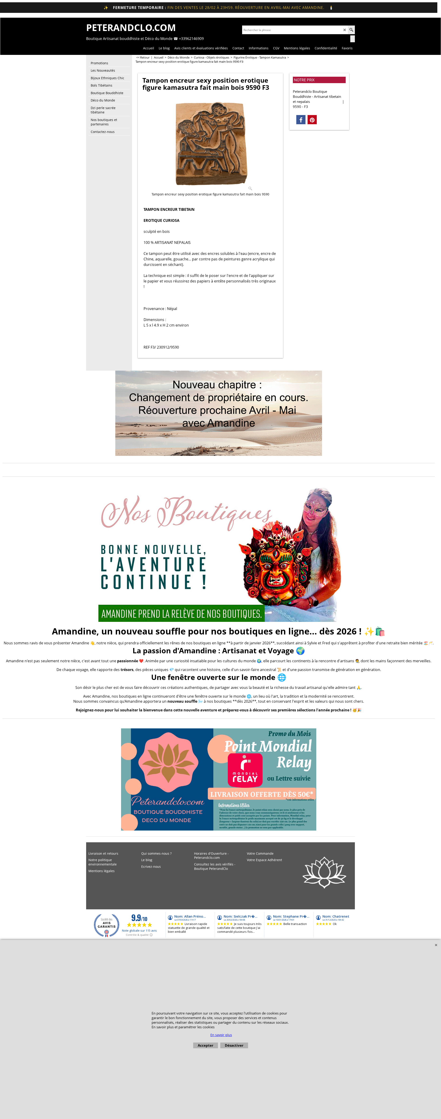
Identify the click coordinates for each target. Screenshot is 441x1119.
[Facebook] (300, 119)
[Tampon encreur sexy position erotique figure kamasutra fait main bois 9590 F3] (210, 144)
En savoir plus (221, 1035)
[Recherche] (351, 30)
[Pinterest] (312, 119)
